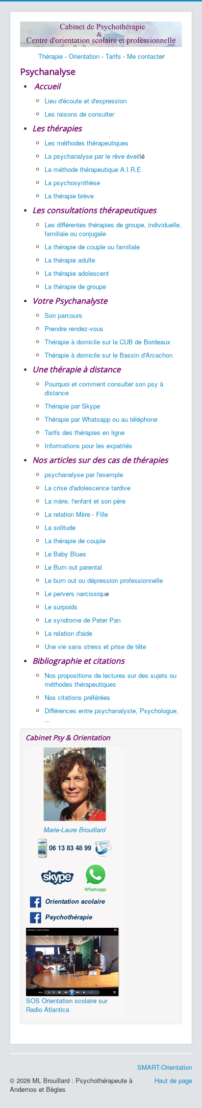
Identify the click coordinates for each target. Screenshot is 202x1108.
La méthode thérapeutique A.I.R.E (93, 169)
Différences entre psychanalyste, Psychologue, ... (111, 715)
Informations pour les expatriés (89, 445)
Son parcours (63, 315)
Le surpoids (61, 606)
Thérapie (50, 56)
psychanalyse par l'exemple (84, 474)
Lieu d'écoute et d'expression (85, 100)
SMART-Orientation (164, 1067)
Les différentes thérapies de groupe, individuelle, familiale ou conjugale (113, 229)
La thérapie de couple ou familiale (92, 246)
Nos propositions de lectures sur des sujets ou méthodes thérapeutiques (111, 680)
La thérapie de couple (75, 540)
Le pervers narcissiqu (75, 593)
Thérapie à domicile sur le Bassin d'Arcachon (109, 355)
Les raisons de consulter (79, 114)
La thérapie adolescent (77, 273)
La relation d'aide (68, 633)
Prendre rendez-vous (74, 328)
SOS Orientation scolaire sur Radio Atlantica (66, 1005)
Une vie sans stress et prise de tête (95, 646)
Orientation (84, 56)
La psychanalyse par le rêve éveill (93, 156)
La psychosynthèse (72, 182)
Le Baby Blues (65, 553)
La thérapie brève (69, 195)
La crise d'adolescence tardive (87, 487)
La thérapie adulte (70, 260)
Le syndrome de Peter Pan (83, 620)
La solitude (60, 527)
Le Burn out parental (73, 567)
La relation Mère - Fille (76, 514)
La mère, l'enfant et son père (85, 501)
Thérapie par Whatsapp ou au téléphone (101, 419)
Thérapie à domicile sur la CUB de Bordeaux (108, 341)
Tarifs (113, 56)
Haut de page (173, 1080)
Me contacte (144, 56)
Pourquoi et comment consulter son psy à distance (104, 388)
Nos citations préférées (77, 697)
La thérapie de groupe (75, 286)
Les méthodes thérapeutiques (86, 142)
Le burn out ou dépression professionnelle (104, 580)
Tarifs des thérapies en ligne (85, 432)
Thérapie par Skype (72, 405)
